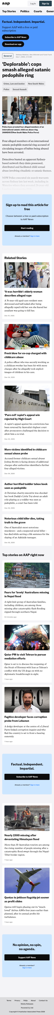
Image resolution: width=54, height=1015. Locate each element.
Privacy (17, 1001)
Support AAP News (27, 957)
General (8, 55)
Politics (24, 11)
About (33, 1001)
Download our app (13, 44)
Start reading (27, 228)
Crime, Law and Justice (14, 83)
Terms (9, 1001)
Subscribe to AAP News (15, 37)
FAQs (25, 1001)
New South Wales (36, 83)
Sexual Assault (20, 89)
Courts (38, 11)
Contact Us (43, 1001)
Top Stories (9, 11)
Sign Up (45, 3)
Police (6, 89)
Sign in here (34, 236)
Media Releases (27, 1004)
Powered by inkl (27, 1008)
